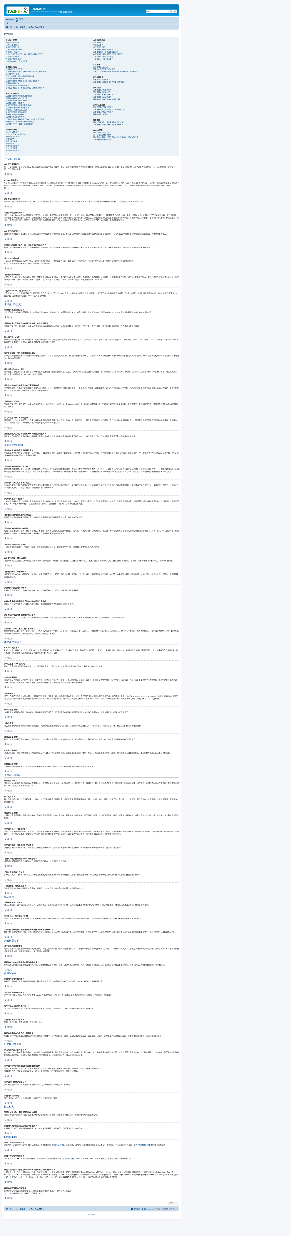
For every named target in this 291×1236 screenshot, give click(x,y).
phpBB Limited (58, 1145)
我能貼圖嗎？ (11, 139)
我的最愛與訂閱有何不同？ (103, 107)
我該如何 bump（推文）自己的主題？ (20, 124)
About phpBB (143, 1145)
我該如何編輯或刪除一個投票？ (17, 108)
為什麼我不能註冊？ (13, 47)
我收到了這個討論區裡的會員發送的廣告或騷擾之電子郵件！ (115, 71)
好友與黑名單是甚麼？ (101, 79)
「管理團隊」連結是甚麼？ (103, 59)
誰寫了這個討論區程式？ (102, 133)
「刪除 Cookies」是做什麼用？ (17, 61)
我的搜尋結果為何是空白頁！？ (105, 94)
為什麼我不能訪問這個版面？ (16, 110)
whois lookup (106, 1172)
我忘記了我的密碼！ (13, 56)
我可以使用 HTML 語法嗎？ (16, 134)
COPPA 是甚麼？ (12, 45)
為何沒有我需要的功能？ (102, 135)
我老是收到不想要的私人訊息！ (105, 69)
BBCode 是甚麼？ (12, 132)
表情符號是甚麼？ (12, 136)
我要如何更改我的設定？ (15, 69)
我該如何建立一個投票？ (15, 103)
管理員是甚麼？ (99, 42)
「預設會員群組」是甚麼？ (103, 56)
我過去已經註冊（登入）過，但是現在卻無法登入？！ (26, 54)
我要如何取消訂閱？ (100, 114)
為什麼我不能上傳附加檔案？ (16, 112)
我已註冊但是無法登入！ (15, 49)
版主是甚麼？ (98, 45)
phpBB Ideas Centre (80, 1158)
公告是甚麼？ (11, 143)
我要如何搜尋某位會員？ (102, 97)
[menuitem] (19, 19)
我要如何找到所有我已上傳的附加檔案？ (108, 124)
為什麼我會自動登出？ (14, 59)
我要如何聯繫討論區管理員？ (104, 139)
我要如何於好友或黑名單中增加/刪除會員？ (109, 82)
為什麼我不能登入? (13, 52)
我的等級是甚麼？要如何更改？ (17, 85)
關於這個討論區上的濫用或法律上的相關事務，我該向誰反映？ (116, 137)
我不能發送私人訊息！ (101, 67)
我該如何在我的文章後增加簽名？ (18, 100)
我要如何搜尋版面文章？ (102, 90)
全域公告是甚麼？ (12, 141)
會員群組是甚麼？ (100, 47)
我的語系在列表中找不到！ (16, 78)
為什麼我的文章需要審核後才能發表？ (20, 121)
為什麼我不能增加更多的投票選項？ (19, 105)
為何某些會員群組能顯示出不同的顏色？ (108, 54)
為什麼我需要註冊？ (13, 42)
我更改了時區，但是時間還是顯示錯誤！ (21, 76)
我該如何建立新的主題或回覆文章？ (19, 96)
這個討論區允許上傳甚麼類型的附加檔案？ (109, 122)
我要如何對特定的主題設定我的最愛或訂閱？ (110, 109)
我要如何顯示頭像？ (13, 83)
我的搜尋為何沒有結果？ (102, 92)
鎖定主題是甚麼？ (12, 148)
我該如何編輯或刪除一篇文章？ (17, 98)
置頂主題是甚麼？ (12, 146)
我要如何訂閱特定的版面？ (103, 112)
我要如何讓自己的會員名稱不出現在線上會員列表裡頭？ (26, 71)
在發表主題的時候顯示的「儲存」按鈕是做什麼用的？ (26, 119)
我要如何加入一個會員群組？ (104, 49)
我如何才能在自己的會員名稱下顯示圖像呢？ (22, 81)
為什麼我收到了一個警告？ (16, 114)
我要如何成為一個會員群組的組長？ (106, 52)
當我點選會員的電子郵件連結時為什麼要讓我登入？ (25, 88)
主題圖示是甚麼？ (12, 150)
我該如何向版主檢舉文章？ (16, 117)
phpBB (29, 374)
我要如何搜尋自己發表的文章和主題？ (107, 99)
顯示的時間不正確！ (13, 74)
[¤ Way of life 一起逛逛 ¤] (18, 10)
